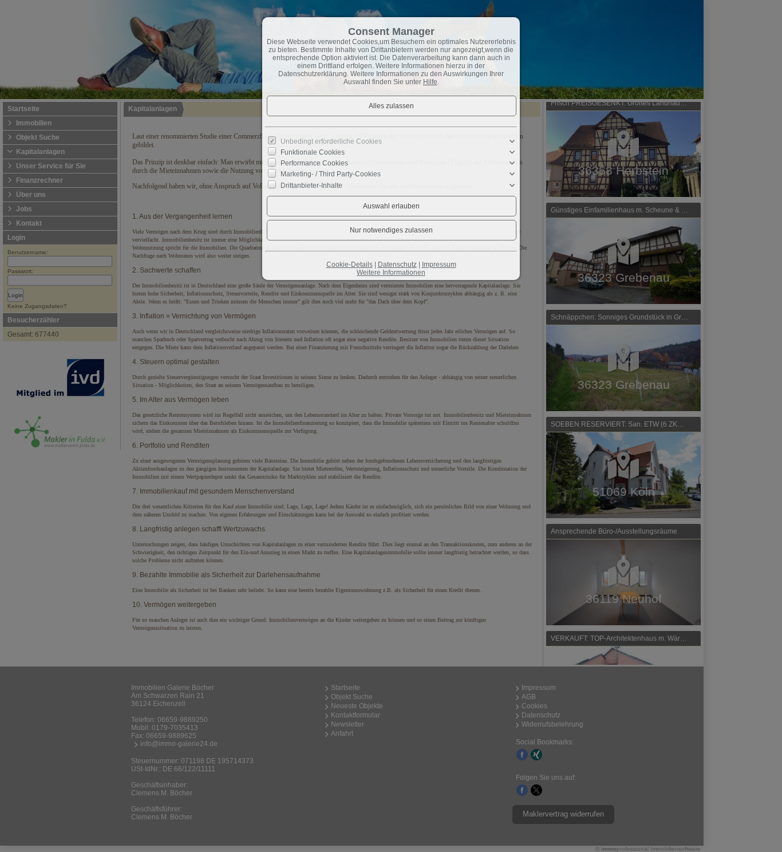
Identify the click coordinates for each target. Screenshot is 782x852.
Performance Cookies (314, 163)
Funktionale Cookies (313, 152)
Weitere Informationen (391, 273)
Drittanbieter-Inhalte (311, 185)
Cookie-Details (349, 265)
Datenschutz (397, 265)
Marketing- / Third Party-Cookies (331, 174)
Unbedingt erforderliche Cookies (331, 141)
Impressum (439, 265)
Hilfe (430, 82)
